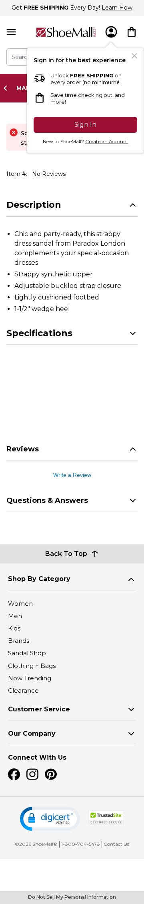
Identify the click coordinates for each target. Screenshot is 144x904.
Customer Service (39, 709)
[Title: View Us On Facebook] (14, 774)
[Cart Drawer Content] (132, 32)
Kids (14, 628)
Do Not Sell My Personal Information (72, 897)
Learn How (117, 7)
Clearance (23, 690)
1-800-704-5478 (80, 844)
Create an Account (106, 141)
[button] (50, 819)
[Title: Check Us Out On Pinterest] (51, 774)
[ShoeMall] (66, 32)
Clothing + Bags (32, 666)
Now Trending (29, 678)
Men (15, 616)
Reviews (22, 449)
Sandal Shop (27, 653)
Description (33, 204)
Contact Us (116, 844)
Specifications (39, 333)
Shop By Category (39, 579)
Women (20, 603)
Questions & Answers (47, 500)
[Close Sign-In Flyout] (134, 55)
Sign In (85, 124)
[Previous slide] (7, 88)
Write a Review (72, 475)
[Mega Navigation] (11, 32)
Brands (18, 640)
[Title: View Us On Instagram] (32, 774)
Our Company (32, 733)
